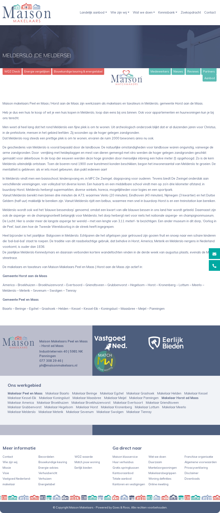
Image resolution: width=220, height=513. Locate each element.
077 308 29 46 (50, 361)
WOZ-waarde (84, 456)
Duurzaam (155, 462)
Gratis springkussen (126, 467)
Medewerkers (160, 71)
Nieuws (178, 71)
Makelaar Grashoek (140, 393)
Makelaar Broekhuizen (53, 403)
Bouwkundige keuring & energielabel (78, 71)
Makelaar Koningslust (54, 398)
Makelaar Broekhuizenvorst (91, 403)
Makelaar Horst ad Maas (180, 398)
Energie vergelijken (37, 71)
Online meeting (158, 484)
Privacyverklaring (196, 467)
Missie (7, 467)
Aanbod (209, 78)
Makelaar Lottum (147, 407)
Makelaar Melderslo (22, 412)
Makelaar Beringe (84, 393)
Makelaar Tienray (139, 412)
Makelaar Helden (169, 393)
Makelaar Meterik (51, 412)
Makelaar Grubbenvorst (24, 407)
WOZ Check (12, 71)
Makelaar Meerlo (174, 407)
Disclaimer (192, 473)
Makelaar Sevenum (80, 412)
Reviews (193, 71)
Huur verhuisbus (123, 462)
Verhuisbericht (47, 473)
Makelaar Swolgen (110, 412)
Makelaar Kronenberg (116, 407)
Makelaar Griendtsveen (162, 403)
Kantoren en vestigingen (129, 484)
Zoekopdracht (191, 12)
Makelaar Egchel (112, 393)
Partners (209, 71)
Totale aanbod (122, 478)
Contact (210, 12)
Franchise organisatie (199, 456)
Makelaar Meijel (115, 398)
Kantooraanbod (123, 473)
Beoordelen (46, 456)
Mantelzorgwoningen (162, 467)
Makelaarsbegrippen (162, 473)
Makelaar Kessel (196, 393)
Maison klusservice (125, 456)
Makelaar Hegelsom (58, 407)
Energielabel (46, 484)
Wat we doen (143, 12)
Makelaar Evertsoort (128, 403)
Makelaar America (21, 403)
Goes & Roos (121, 507)
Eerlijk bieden (83, 467)
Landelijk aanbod (92, 12)
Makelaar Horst (87, 407)
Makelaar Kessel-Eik (22, 398)
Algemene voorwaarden (201, 462)
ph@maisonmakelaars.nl (58, 365)
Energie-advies (48, 467)
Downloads (192, 478)
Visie (6, 473)
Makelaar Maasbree (87, 398)
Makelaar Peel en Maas (25, 393)
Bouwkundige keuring (52, 462)
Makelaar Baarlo (57, 393)
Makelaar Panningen (144, 398)
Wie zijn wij (118, 12)
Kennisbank (166, 12)
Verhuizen (45, 478)
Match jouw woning (87, 462)
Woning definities (159, 478)
